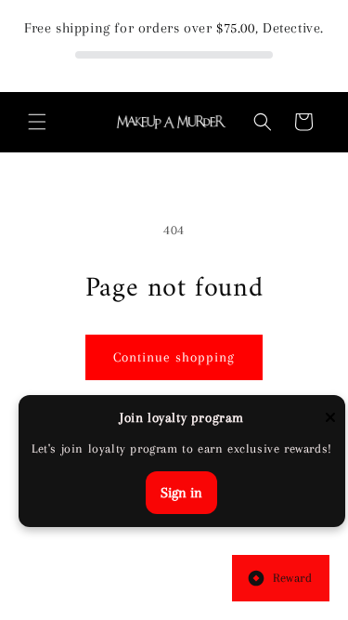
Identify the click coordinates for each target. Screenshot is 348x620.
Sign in (181, 492)
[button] (37, 121)
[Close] (330, 418)
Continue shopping (174, 357)
